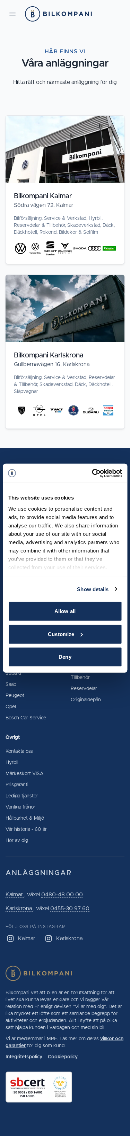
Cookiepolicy (63, 1056)
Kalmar (15, 894)
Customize (61, 634)
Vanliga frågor (20, 807)
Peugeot (15, 695)
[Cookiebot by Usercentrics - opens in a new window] (92, 473)
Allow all (65, 611)
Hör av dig (17, 840)
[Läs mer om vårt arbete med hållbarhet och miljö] (65, 1087)
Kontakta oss (19, 751)
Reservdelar (84, 688)
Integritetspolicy (24, 1056)
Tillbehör (80, 677)
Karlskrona (19, 908)
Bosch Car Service (26, 718)
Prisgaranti (17, 784)
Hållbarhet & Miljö (25, 818)
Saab (11, 684)
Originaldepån (86, 699)
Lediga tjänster (22, 796)
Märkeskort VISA (25, 773)
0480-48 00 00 (62, 894)
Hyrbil (12, 762)
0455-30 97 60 (69, 908)
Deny (65, 657)
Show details (93, 589)
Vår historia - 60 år (26, 829)
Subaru (13, 673)
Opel (11, 706)
